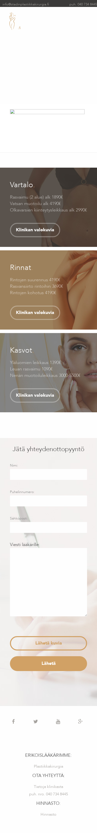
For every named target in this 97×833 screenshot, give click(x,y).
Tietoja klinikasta (48, 786)
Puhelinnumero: (22, 492)
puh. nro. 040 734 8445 (48, 794)
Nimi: (14, 465)
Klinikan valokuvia (35, 230)
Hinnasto (48, 814)
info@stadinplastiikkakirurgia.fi (25, 4)
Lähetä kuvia (48, 643)
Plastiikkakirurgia (48, 766)
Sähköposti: (19, 518)
